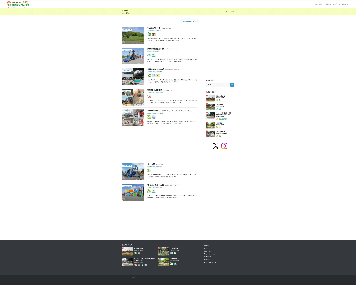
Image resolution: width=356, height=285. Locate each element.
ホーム (227, 11)
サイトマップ (207, 257)
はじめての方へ (208, 251)
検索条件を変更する (188, 21)
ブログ (205, 248)
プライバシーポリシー (210, 262)
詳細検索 (206, 245)
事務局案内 (207, 259)
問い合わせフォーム (209, 254)
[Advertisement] (140, 146)
